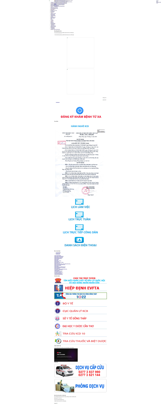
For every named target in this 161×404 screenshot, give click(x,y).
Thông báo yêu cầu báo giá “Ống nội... (59, 4)
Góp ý (157, 1)
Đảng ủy (52, 21)
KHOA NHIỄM (56, 259)
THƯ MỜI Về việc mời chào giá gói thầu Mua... (60, 3)
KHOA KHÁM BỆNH (57, 255)
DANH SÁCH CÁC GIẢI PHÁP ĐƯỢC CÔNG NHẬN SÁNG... (63, 1)
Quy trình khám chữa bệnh (54, 8)
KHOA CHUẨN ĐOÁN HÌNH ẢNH (59, 264)
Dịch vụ (52, 6)
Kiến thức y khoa (53, 15)
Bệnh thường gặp (53, 17)
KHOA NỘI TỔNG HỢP (58, 258)
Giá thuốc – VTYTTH (54, 10)
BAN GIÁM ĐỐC (57, 268)
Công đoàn (52, 22)
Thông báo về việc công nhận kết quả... (59, 6)
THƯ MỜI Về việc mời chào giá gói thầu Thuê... (60, 2)
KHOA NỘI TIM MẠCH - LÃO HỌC (59, 267)
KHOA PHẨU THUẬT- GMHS (59, 262)
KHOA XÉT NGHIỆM (57, 265)
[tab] (81, 102)
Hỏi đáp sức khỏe (158, 2)
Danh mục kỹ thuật (53, 26)
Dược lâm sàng (53, 14)
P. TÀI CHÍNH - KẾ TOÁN (58, 271)
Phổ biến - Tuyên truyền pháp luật (55, 29)
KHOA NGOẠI (56, 261)
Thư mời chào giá (56, 5)
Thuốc (52, 12)
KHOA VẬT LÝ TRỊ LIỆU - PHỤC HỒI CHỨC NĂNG (62, 263)
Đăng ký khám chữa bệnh (54, 7)
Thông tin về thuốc (53, 13)
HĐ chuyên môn (53, 25)
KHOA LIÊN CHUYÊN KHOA (59, 256)
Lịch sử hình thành (53, 3)
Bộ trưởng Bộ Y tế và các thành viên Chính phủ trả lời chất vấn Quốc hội (64, 359)
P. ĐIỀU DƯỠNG (57, 270)
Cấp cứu (52, 16)
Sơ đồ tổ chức (52, 5)
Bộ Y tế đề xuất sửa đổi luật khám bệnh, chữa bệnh (61, 360)
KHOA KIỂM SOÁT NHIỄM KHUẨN (60, 266)
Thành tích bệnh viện (53, 4)
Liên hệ (157, 0)
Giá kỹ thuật (52, 9)
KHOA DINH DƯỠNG (57, 260)
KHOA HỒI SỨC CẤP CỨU (58, 257)
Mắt (51, 18)
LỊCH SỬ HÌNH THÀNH (58, 273)
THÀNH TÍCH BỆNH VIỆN (58, 274)
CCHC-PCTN (53, 28)
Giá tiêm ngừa (53, 11)
